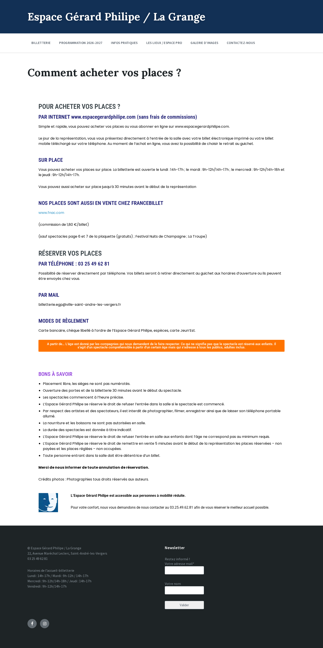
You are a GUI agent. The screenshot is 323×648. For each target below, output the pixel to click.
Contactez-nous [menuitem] (241, 43)
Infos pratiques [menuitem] (124, 43)
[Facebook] (32, 623)
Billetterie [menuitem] (41, 43)
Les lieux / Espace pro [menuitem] (164, 43)
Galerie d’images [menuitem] (204, 43)
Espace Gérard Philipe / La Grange (116, 16)
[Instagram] (44, 623)
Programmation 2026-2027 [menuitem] (80, 43)
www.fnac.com (51, 212)
